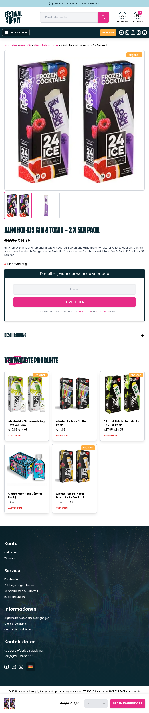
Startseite (10, 45)
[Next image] (137, 120)
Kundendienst (13, 579)
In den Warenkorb (127, 703)
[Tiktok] (144, 32)
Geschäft (25, 45)
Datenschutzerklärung (18, 629)
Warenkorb (11, 558)
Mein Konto (11, 552)
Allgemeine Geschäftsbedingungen (26, 618)
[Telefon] (127, 32)
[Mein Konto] (122, 15)
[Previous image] (11, 120)
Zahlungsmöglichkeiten (19, 585)
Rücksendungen (14, 597)
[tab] (74, 335)
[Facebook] (133, 32)
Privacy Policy (85, 311)
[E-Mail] (121, 32)
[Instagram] (139, 32)
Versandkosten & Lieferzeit (21, 591)
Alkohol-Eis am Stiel (46, 45)
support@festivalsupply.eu (23, 650)
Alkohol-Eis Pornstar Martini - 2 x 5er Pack (70, 495)
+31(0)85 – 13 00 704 (18, 656)
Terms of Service (102, 311)
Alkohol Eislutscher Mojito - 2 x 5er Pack (121, 423)
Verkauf (108, 32)
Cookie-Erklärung (15, 624)
